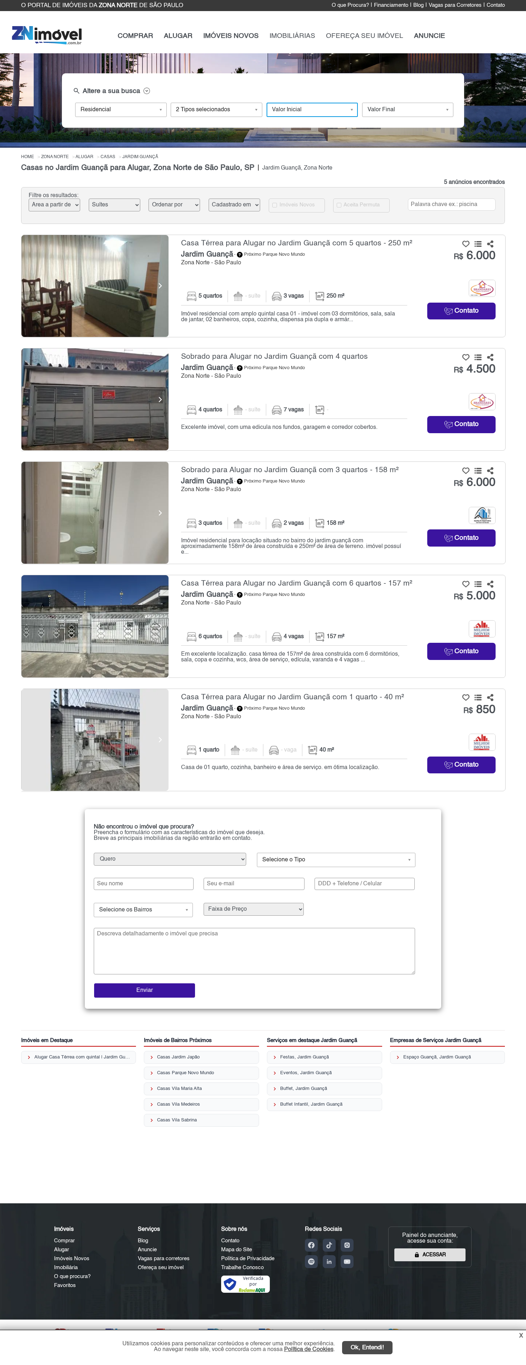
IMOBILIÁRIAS (292, 36)
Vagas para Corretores (455, 5)
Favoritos (65, 1285)
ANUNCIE (429, 36)
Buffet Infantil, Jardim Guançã (311, 1104)
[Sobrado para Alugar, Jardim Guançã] (95, 399)
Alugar (61, 1249)
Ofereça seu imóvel (161, 1267)
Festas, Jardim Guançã (304, 1057)
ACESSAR (434, 1254)
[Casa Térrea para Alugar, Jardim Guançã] (95, 286)
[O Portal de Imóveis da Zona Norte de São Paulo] (47, 42)
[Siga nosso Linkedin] (329, 1261)
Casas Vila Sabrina (177, 1120)
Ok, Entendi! (367, 1348)
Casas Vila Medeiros (178, 1104)
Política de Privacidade (247, 1258)
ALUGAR (178, 36)
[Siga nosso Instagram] (347, 1245)
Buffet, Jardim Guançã (303, 1088)
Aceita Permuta (361, 204)
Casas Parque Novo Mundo (185, 1073)
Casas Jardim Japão (178, 1057)
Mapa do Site (236, 1249)
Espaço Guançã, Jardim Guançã (437, 1057)
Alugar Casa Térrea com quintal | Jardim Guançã (83, 1057)
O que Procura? (350, 5)
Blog (418, 5)
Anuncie (147, 1249)
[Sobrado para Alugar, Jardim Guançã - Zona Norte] (263, 399)
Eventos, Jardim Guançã (306, 1073)
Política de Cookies (308, 1349)
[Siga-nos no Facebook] (311, 1245)
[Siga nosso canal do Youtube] (347, 1261)
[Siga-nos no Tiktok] (329, 1245)
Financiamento (391, 5)
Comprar (64, 1240)
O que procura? (72, 1276)
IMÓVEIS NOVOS (231, 36)
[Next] (160, 286)
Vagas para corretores (164, 1258)
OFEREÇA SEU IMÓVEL (364, 36)
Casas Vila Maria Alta (179, 1088)
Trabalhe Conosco (242, 1267)
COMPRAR (135, 36)
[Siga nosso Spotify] (311, 1261)
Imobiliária (66, 1267)
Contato (496, 5)
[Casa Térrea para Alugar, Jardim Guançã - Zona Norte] (263, 286)
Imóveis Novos (296, 204)
